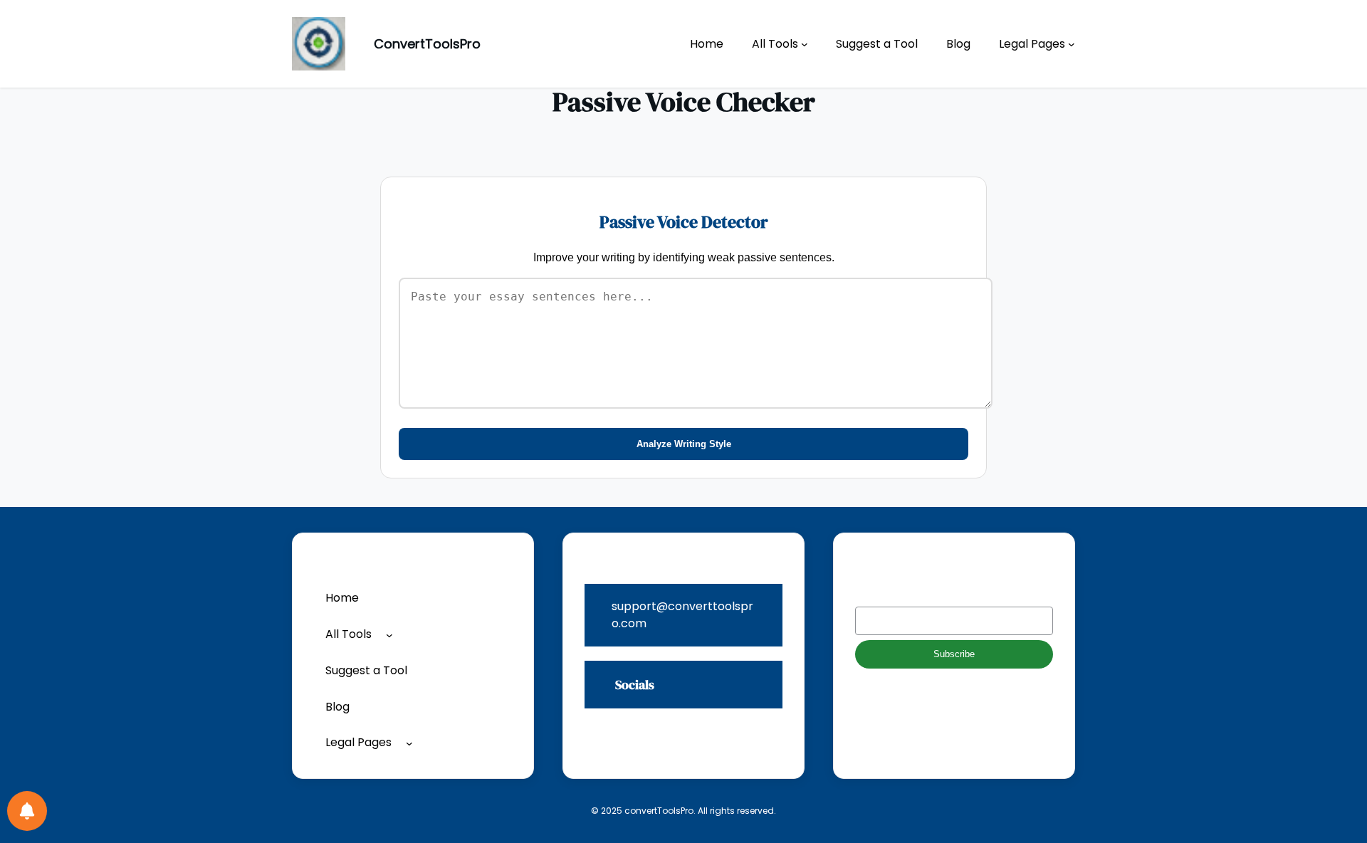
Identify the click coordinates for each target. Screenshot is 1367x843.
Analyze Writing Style (684, 444)
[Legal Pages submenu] (1071, 44)
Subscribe (954, 654)
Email (869, 595)
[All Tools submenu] (804, 44)
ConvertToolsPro (427, 44)
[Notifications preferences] (27, 811)
